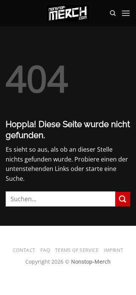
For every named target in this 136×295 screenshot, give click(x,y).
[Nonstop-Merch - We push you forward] (68, 13)
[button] (125, 13)
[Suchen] (113, 13)
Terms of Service (77, 250)
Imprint (113, 250)
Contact (24, 250)
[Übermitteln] (122, 199)
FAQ (45, 250)
